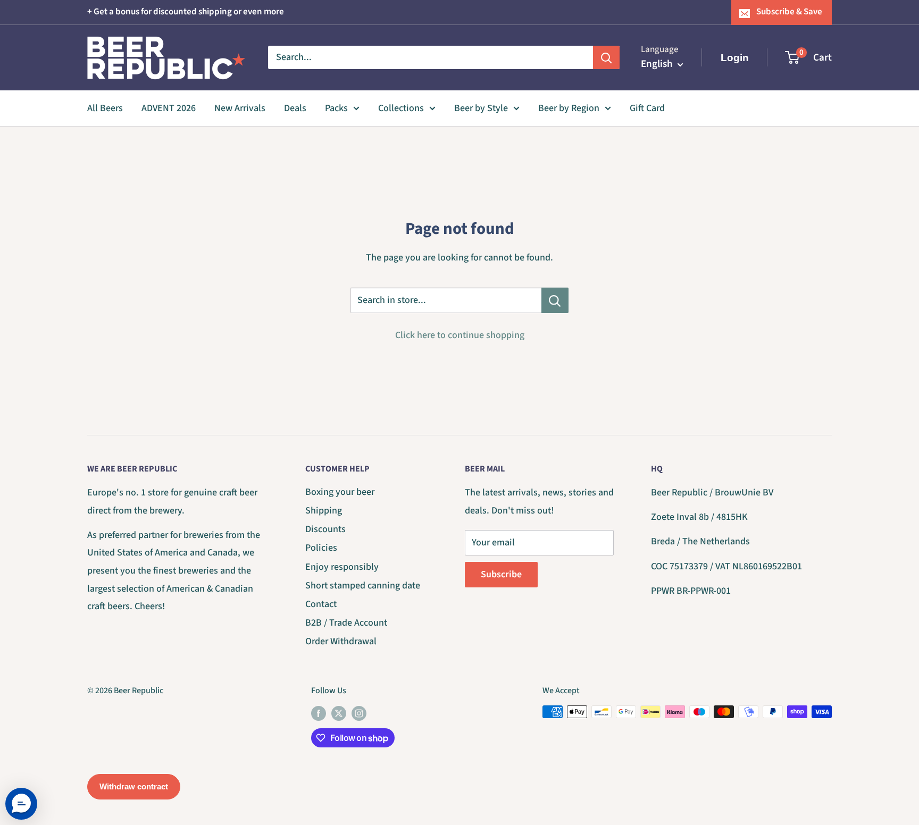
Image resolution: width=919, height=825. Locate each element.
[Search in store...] (555, 300)
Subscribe (501, 574)
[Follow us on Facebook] (318, 713)
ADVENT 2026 (168, 108)
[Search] (606, 57)
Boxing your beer (339, 492)
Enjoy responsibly (342, 567)
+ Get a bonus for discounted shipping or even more (185, 11)
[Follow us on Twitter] (338, 713)
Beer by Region (568, 108)
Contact (321, 604)
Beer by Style (481, 108)
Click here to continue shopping (459, 335)
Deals (295, 108)
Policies (321, 547)
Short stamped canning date (362, 585)
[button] (21, 804)
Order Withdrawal (341, 641)
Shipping (323, 510)
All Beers (105, 108)
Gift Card (647, 108)
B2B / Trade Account (346, 622)
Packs (336, 108)
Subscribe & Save (789, 11)
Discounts (325, 529)
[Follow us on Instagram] (359, 713)
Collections (401, 108)
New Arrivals (239, 108)
